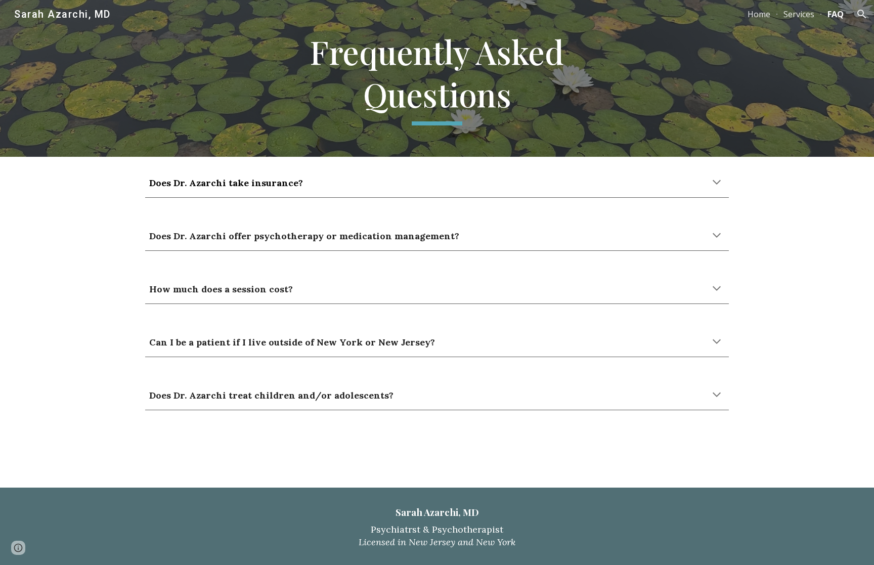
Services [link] (798, 14)
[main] (437, 78)
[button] (862, 14)
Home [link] (759, 14)
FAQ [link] (835, 14)
